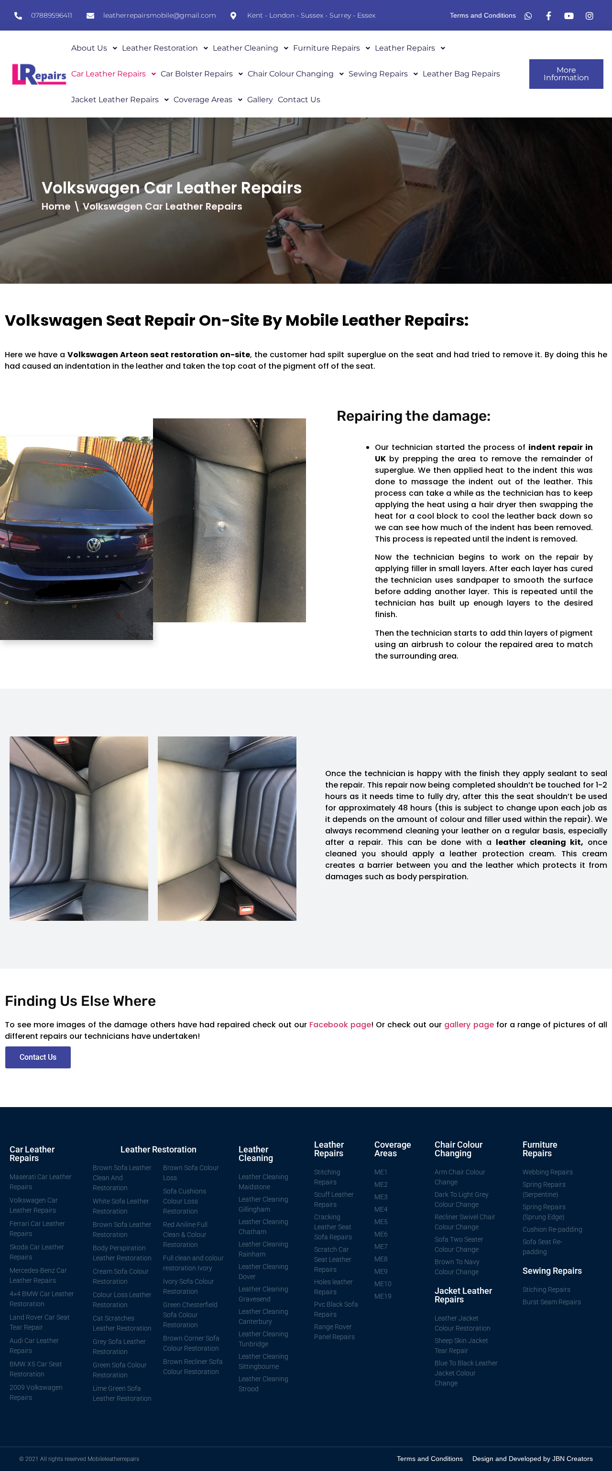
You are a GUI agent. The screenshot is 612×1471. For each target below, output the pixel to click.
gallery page (468, 1024)
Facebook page (340, 1024)
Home (56, 206)
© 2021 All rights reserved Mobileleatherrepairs (79, 1459)
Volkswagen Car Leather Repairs (162, 206)
